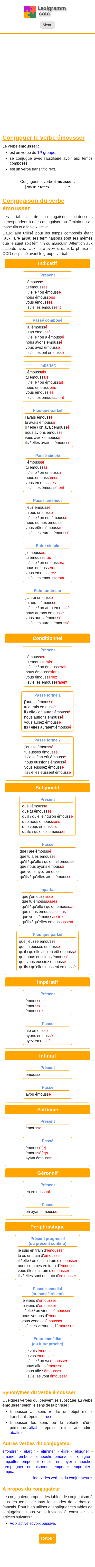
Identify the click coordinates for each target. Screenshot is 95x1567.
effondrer (10, 1451)
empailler (10, 1462)
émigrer (83, 1456)
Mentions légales (77, 1554)
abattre (16, 1432)
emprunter (81, 1467)
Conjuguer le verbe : (47, 182)
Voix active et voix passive (32, 1523)
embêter (26, 1456)
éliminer (48, 1451)
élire (65, 1451)
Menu (47, 25)
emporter (61, 1467)
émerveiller (64, 1456)
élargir (29, 1451)
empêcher (30, 1462)
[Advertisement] (47, 83)
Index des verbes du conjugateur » (63, 1478)
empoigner (14, 1467)
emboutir (43, 1456)
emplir (47, 1462)
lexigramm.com (46, 1554)
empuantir (11, 1472)
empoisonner (38, 1467)
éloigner (82, 1451)
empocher (84, 1462)
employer (64, 1462)
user (50, 1417)
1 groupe (46, 152)
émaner (9, 1456)
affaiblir (35, 1428)
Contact (47, 1559)
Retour (47, 1538)
